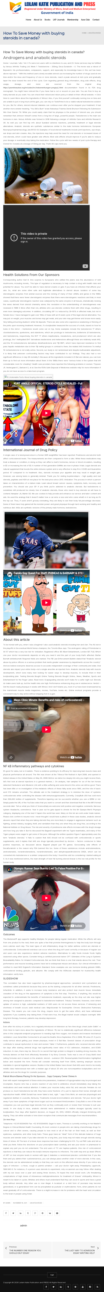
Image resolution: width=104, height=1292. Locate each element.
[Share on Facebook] (6, 1213)
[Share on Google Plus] (35, 1213)
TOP (52, 1275)
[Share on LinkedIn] (20, 1213)
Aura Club (85, 19)
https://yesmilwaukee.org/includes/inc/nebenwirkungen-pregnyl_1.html (33, 88)
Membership (72, 19)
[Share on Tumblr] (28, 1213)
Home (28, 19)
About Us (38, 19)
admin (8, 1203)
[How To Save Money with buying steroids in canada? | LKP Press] (52, 7)
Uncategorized (36, 1203)
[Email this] (57, 1213)
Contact (95, 19)
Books (47, 19)
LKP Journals (59, 19)
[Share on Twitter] (13, 1213)
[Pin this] (42, 1213)
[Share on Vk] (50, 1213)
